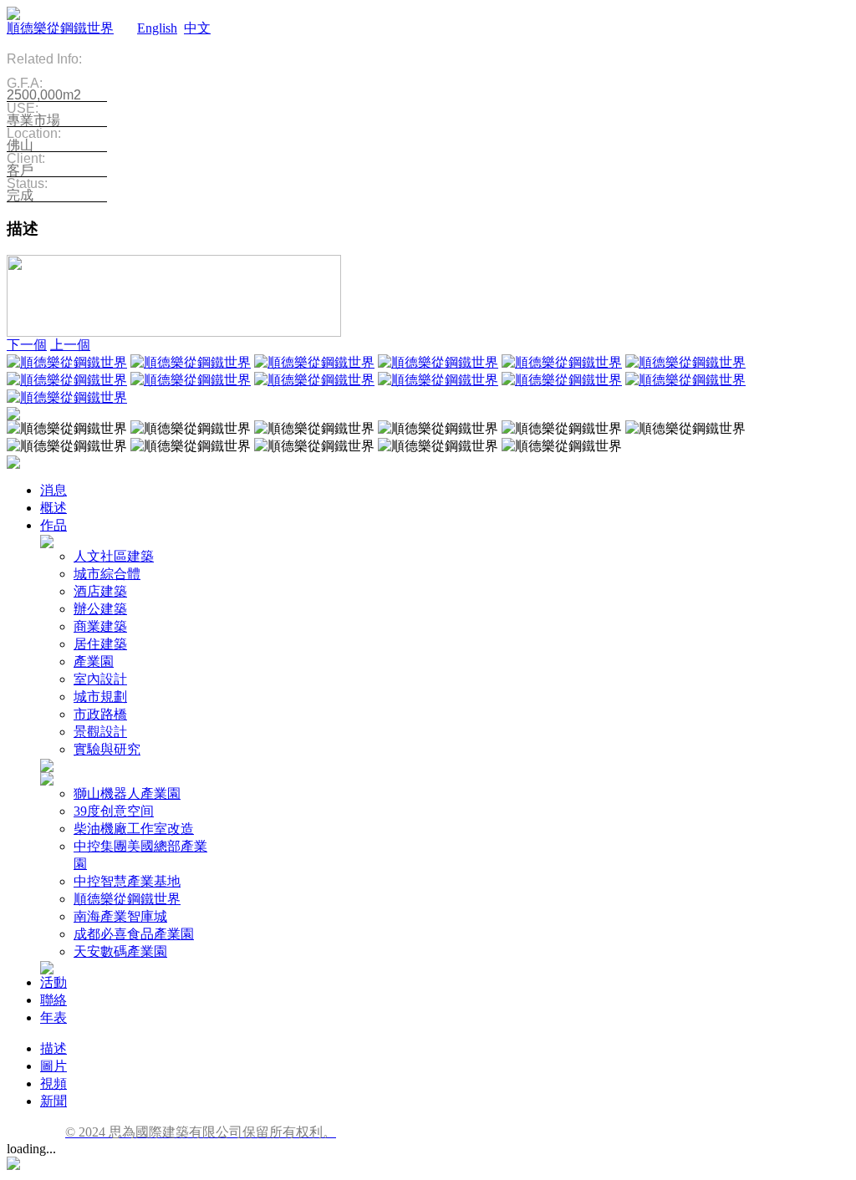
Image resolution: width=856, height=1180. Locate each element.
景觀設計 (100, 732)
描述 (53, 1048)
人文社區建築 (114, 556)
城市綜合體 (107, 574)
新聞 (53, 1101)
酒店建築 (100, 591)
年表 (53, 1017)
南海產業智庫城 (120, 916)
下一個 (27, 345)
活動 (53, 982)
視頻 (53, 1083)
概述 (53, 508)
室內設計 (100, 679)
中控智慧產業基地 (127, 881)
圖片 (53, 1066)
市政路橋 (100, 714)
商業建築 (100, 626)
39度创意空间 (114, 811)
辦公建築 (100, 609)
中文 (197, 28)
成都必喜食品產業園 (134, 934)
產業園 (94, 661)
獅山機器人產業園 (127, 793)
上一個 (70, 345)
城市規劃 (100, 696)
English (157, 28)
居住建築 (100, 644)
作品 (53, 525)
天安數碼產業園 (120, 951)
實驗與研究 (107, 749)
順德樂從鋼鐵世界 (60, 28)
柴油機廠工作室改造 (134, 828)
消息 (53, 490)
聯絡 (53, 1000)
